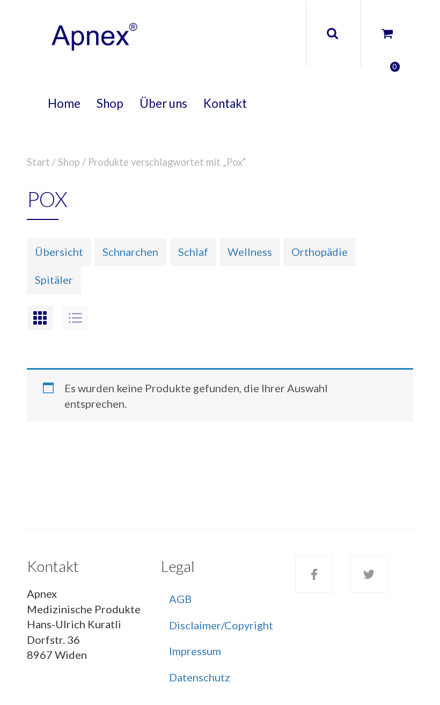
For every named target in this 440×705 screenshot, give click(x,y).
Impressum (195, 650)
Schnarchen (130, 251)
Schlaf (193, 251)
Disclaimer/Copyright (221, 625)
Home (64, 103)
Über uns (163, 103)
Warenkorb (379, 34)
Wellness (250, 251)
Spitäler (54, 279)
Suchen (332, 34)
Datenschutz (199, 677)
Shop (110, 103)
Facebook (314, 574)
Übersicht (59, 251)
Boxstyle (40, 318)
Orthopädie (319, 251)
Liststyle (76, 318)
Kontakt (225, 103)
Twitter (368, 574)
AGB (180, 598)
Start (38, 162)
